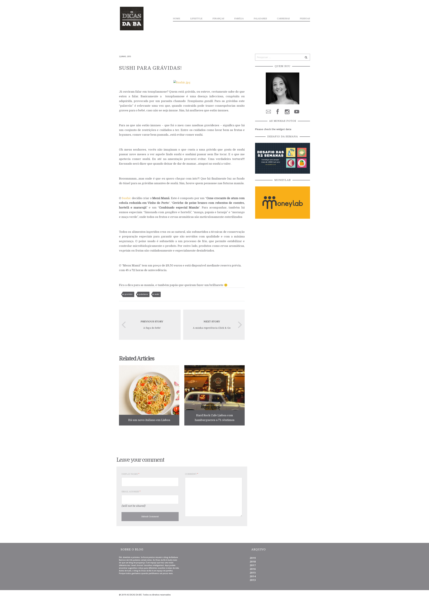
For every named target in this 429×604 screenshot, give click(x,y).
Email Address (130, 491)
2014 (253, 576)
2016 (253, 569)
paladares (143, 294)
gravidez (129, 294)
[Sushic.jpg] (182, 82)
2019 (253, 557)
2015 (253, 572)
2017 (253, 565)
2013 (253, 580)
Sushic (126, 198)
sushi (157, 294)
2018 (253, 561)
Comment (191, 474)
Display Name (130, 474)
